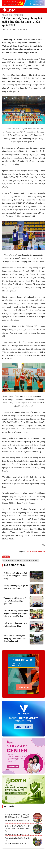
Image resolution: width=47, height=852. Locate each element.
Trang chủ (7, 15)
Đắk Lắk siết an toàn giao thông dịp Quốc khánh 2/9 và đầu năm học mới (15, 638)
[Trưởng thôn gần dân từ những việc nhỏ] (37, 841)
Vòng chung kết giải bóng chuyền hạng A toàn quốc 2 (21, 560)
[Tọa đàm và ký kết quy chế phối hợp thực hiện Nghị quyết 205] (37, 601)
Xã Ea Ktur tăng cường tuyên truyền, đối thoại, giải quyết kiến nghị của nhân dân (16, 613)
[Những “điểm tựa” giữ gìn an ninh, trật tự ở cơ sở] (37, 589)
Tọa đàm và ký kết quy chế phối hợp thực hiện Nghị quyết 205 (15, 601)
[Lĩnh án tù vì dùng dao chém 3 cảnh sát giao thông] (37, 626)
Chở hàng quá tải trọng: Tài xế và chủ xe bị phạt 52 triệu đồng (15, 576)
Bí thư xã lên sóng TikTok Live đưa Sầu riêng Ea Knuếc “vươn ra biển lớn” (17, 828)
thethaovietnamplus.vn (35, 551)
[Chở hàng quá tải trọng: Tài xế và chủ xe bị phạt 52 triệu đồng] (37, 576)
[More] (31, 33)
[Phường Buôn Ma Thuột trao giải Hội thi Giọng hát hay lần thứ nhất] (37, 818)
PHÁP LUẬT (18, 15)
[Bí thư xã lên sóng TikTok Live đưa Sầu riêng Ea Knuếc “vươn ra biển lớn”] (37, 829)
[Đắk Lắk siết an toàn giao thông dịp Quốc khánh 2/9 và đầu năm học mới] (37, 639)
